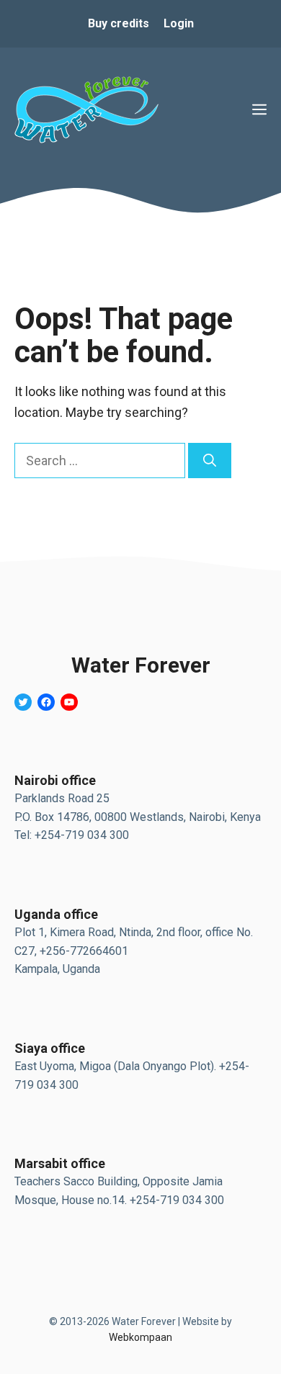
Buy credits (118, 23)
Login (179, 23)
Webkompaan (140, 1337)
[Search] (209, 460)
